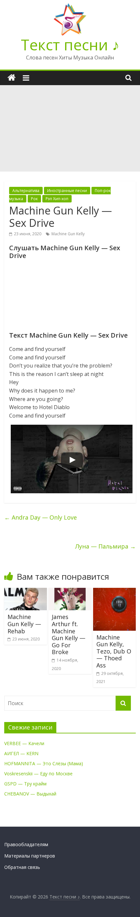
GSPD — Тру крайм (25, 784)
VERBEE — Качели (24, 743)
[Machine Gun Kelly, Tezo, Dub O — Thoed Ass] (114, 591)
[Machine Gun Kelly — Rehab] (25, 591)
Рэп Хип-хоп (57, 198)
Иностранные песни (67, 190)
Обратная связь (22, 867)
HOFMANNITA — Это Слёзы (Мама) (43, 763)
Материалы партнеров (29, 856)
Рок (34, 198)
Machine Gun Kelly (68, 234)
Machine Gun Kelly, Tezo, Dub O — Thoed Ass (113, 651)
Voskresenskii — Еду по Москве (38, 773)
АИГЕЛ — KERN (21, 753)
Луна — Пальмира (105, 546)
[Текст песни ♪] (11, 78)
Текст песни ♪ (70, 44)
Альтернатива (25, 190)
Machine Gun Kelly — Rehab (24, 624)
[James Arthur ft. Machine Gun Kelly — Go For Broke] (70, 591)
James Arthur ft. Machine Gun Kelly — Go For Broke (68, 634)
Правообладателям (26, 844)
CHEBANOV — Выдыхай (30, 794)
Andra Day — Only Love (40, 517)
